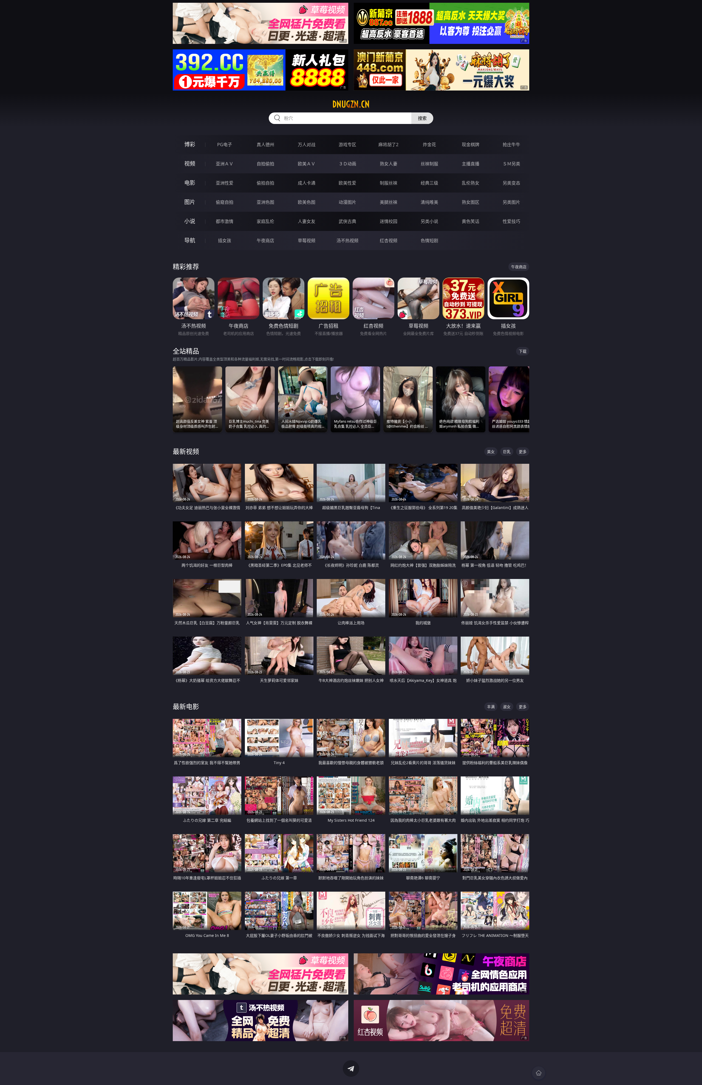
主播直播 (470, 164)
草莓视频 (306, 241)
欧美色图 (306, 202)
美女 (491, 451)
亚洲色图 (265, 202)
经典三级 (429, 183)
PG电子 (224, 145)
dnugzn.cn (351, 104)
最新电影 (186, 706)
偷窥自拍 (224, 202)
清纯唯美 (429, 202)
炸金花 (429, 145)
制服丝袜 (388, 183)
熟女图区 (470, 202)
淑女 (507, 706)
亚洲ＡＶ (224, 164)
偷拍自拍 (265, 183)
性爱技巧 (511, 221)
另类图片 (511, 202)
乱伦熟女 (470, 183)
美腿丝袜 (388, 202)
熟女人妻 (388, 164)
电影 (189, 183)
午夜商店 (265, 241)
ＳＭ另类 (511, 164)
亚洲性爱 (224, 183)
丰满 (491, 706)
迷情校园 (388, 221)
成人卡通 (306, 183)
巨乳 (507, 451)
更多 (522, 451)
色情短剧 (429, 241)
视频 (189, 163)
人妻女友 (306, 221)
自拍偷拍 (265, 164)
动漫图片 (347, 202)
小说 (189, 221)
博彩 (189, 144)
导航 (189, 240)
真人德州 (265, 145)
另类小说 (429, 221)
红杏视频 (388, 241)
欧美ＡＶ (306, 164)
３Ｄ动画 (347, 164)
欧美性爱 (347, 183)
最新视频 (186, 451)
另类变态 (511, 183)
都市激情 (224, 221)
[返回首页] (538, 1073)
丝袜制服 (429, 164)
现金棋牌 (470, 145)
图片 (189, 202)
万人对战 (306, 145)
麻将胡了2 (388, 145)
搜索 (422, 118)
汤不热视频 (347, 241)
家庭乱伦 (265, 221)
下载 (522, 351)
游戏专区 (347, 145)
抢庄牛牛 (511, 145)
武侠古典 (347, 221)
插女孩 (224, 241)
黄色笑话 (470, 221)
